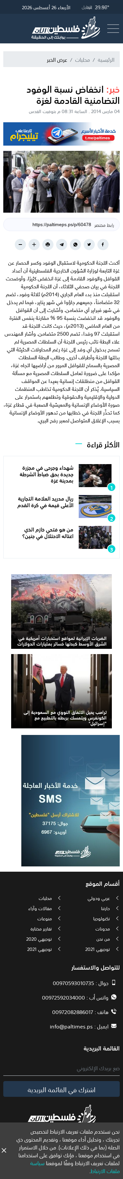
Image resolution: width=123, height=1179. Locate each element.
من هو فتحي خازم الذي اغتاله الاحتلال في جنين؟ (47, 532)
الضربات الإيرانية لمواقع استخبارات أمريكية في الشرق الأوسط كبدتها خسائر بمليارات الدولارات (62, 640)
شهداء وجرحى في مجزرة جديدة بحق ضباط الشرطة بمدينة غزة (46, 473)
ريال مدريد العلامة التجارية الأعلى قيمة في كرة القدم (45, 501)
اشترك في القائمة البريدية (61, 1089)
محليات (82, 59)
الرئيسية (106, 59)
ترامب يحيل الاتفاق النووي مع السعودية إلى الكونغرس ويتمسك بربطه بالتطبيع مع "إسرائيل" (65, 717)
